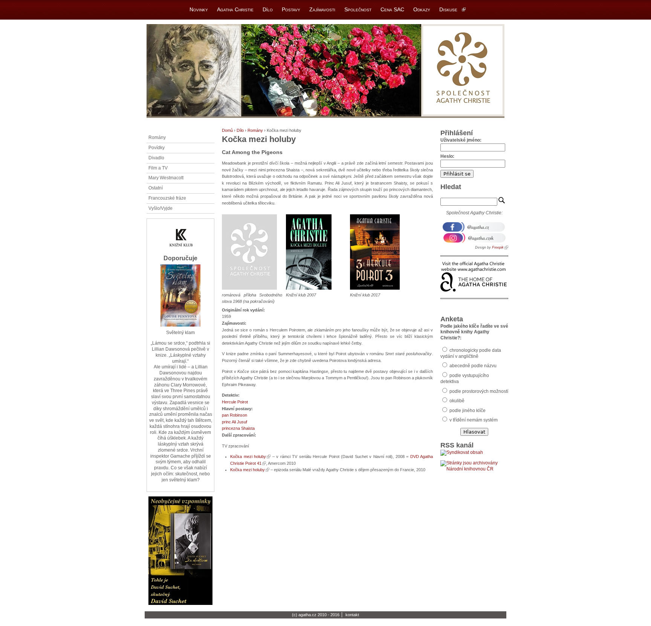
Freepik (498, 247)
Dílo (240, 130)
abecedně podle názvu (472, 365)
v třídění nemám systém (473, 420)
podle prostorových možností (478, 391)
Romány (255, 130)
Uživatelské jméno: (460, 140)
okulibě (456, 400)
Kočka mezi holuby (248, 456)
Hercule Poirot (235, 402)
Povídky (156, 147)
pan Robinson (234, 415)
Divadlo (156, 157)
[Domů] (325, 71)
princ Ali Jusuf (234, 422)
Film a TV (158, 168)
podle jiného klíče (467, 410)
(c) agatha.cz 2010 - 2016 (315, 614)
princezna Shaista (238, 428)
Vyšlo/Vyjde (160, 208)
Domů (227, 130)
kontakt (352, 614)
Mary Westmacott (165, 177)
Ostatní (155, 188)
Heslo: (447, 156)
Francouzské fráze (167, 198)
